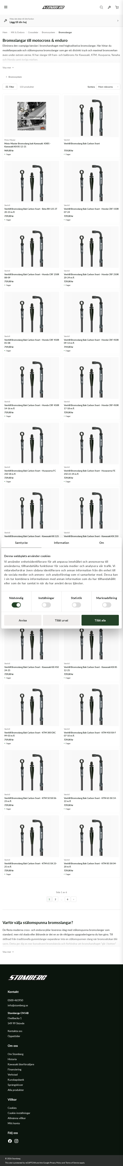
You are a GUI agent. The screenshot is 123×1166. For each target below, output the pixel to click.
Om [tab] (101, 543)
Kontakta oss (15, 1031)
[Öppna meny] (6, 7)
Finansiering (14, 1069)
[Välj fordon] (109, 7)
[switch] (46, 604)
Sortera (91, 86)
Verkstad (13, 1074)
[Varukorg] (116, 7)
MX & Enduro (18, 32)
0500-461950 (15, 1000)
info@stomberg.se (18, 1005)
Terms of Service (72, 1162)
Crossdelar (33, 32)
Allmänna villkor (17, 1118)
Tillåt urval (61, 620)
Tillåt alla (100, 620)
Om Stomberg (15, 1054)
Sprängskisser (15, 1085)
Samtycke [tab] (21, 543)
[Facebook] (10, 1142)
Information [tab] (61, 543)
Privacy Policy (56, 1162)
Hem (5, 32)
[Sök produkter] (101, 7)
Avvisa (23, 620)
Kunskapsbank (16, 1079)
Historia (12, 1059)
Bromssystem (48, 32)
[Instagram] (16, 1142)
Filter (11, 86)
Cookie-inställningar (19, 1113)
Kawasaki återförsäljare (21, 1064)
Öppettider (14, 1036)
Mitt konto (14, 1123)
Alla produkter (16, 1090)
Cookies (12, 1108)
